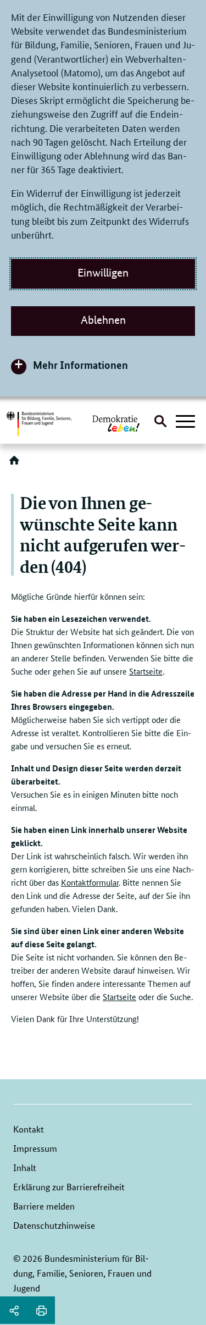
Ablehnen (103, 320)
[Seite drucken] (41, 1310)
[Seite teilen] (13, 1310)
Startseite (146, 671)
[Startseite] (16, 464)
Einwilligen (103, 272)
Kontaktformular (90, 882)
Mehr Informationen (80, 365)
